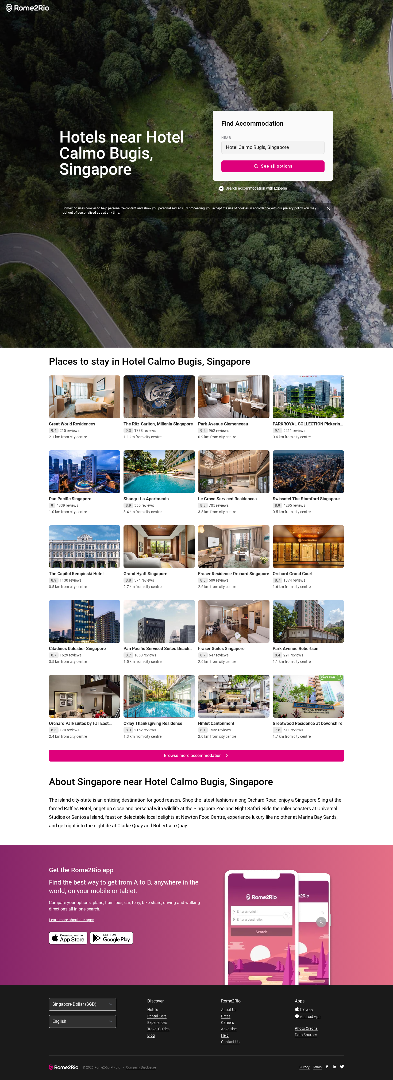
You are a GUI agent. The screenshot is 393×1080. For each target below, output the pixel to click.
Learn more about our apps (71, 920)
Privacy (304, 1067)
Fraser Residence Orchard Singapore (233, 573)
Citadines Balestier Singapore (77, 648)
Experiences (157, 1022)
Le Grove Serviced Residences (227, 498)
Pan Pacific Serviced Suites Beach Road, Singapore (156, 651)
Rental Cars (157, 1016)
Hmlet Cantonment (216, 723)
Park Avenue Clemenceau (223, 423)
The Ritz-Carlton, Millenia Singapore (158, 423)
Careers (227, 1022)
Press (225, 1016)
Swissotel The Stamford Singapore (306, 498)
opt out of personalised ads (82, 212)
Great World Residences (72, 423)
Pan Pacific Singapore (70, 498)
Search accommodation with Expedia (256, 188)
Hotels (152, 1010)
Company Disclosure (141, 1067)
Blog (151, 1035)
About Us (228, 1010)
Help (225, 1035)
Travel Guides (158, 1029)
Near (226, 138)
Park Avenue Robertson (295, 648)
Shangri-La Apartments (146, 498)
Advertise (229, 1029)
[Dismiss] (328, 208)
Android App (310, 1016)
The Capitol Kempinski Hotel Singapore (76, 576)
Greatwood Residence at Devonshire (307, 723)
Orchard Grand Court (293, 573)
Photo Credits (306, 1028)
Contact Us (230, 1042)
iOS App (306, 1010)
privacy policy (293, 208)
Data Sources (306, 1035)
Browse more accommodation (193, 755)
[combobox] (273, 147)
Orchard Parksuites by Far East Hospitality (79, 726)
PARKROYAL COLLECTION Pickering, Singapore (308, 426)
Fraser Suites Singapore (221, 648)
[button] (273, 166)
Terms (317, 1067)
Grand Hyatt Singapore (145, 573)
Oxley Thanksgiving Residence (153, 723)
